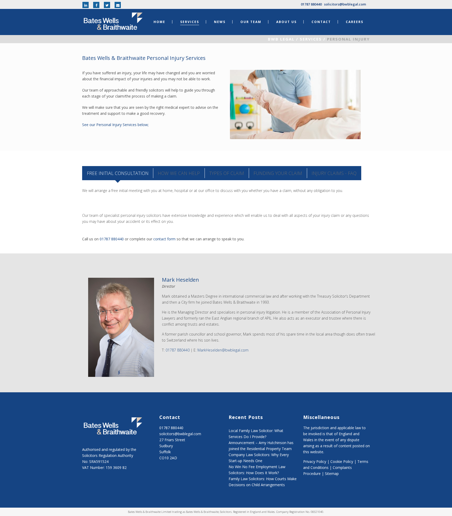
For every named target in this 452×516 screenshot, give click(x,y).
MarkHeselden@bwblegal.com (222, 350)
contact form (164, 238)
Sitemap (332, 473)
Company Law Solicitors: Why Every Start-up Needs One (259, 457)
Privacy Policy (314, 461)
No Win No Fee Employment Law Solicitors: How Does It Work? (257, 469)
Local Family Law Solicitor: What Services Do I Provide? (256, 433)
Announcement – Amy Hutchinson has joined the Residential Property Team (261, 445)
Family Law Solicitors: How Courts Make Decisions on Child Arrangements (263, 481)
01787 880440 (311, 4)
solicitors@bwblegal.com (345, 4)
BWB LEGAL (281, 39)
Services (311, 39)
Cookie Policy (341, 461)
